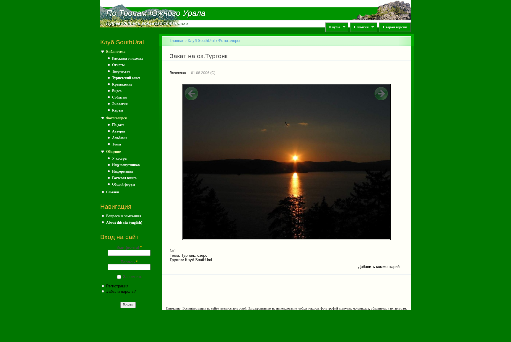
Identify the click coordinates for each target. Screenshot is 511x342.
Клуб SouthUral (201, 40)
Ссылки (112, 192)
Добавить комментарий (379, 266)
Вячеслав (178, 73)
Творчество (121, 71)
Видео (117, 91)
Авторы (118, 131)
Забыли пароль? (121, 291)
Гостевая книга (124, 178)
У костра (119, 158)
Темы (116, 144)
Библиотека (115, 52)
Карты (117, 110)
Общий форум (123, 184)
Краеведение (122, 84)
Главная (177, 40)
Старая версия (395, 27)
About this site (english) (124, 222)
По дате (118, 125)
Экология (120, 104)
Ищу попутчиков (126, 165)
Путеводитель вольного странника (146, 23)
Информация (122, 171)
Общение (113, 152)
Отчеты (118, 65)
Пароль (129, 262)
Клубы (332, 27)
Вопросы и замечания (123, 216)
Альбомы (119, 138)
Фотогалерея (116, 118)
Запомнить (132, 276)
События (359, 27)
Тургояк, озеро (194, 255)
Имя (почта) (129, 247)
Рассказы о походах (127, 58)
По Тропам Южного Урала (156, 13)
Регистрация (117, 286)
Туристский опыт (126, 78)
